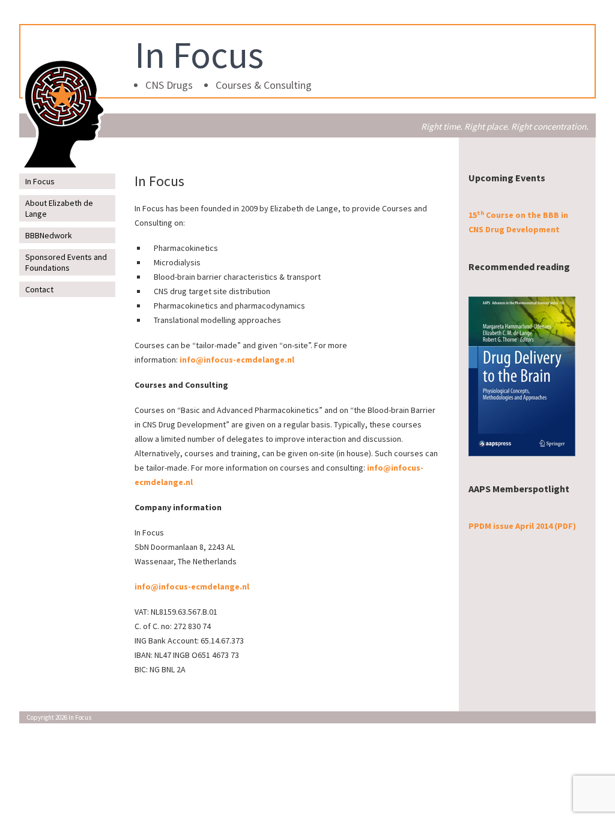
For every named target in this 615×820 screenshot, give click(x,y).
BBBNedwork (48, 235)
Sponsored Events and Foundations (66, 262)
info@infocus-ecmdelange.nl (237, 359)
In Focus (199, 54)
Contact (39, 289)
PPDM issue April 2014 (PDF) (522, 525)
